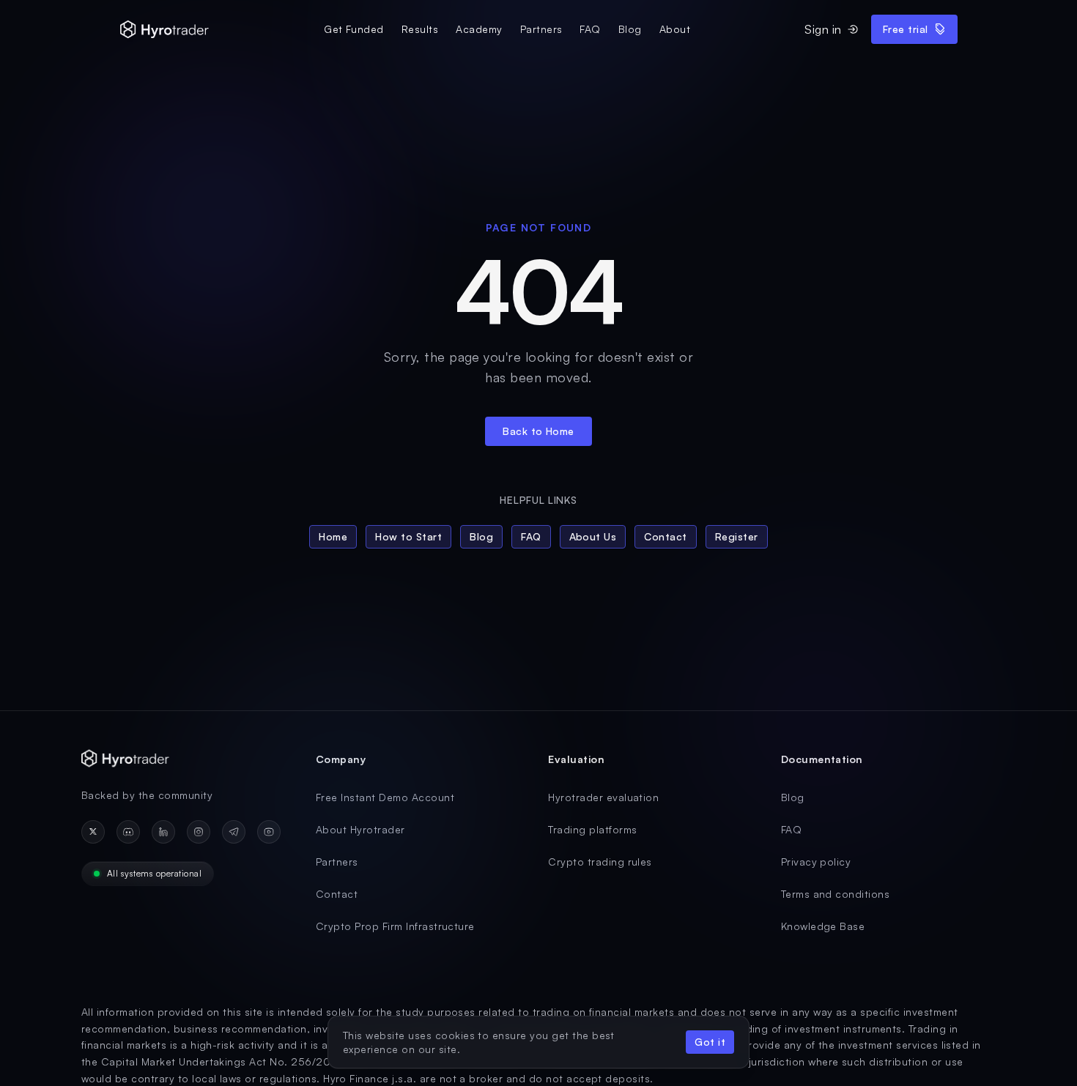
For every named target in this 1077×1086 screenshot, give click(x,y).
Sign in (822, 29)
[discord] (128, 832)
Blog (630, 29)
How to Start (408, 536)
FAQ (590, 29)
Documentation (822, 759)
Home (333, 536)
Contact (665, 536)
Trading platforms (592, 829)
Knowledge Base (823, 926)
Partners (541, 29)
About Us (593, 536)
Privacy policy (816, 861)
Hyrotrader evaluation (603, 797)
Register (736, 536)
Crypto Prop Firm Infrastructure (395, 926)
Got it (710, 1041)
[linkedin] (163, 832)
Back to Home (538, 431)
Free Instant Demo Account (385, 797)
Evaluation (576, 759)
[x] (93, 832)
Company (341, 759)
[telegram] (233, 832)
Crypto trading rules (600, 861)
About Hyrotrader (360, 829)
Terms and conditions (835, 894)
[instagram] (198, 832)
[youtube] (269, 832)
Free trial (905, 29)
